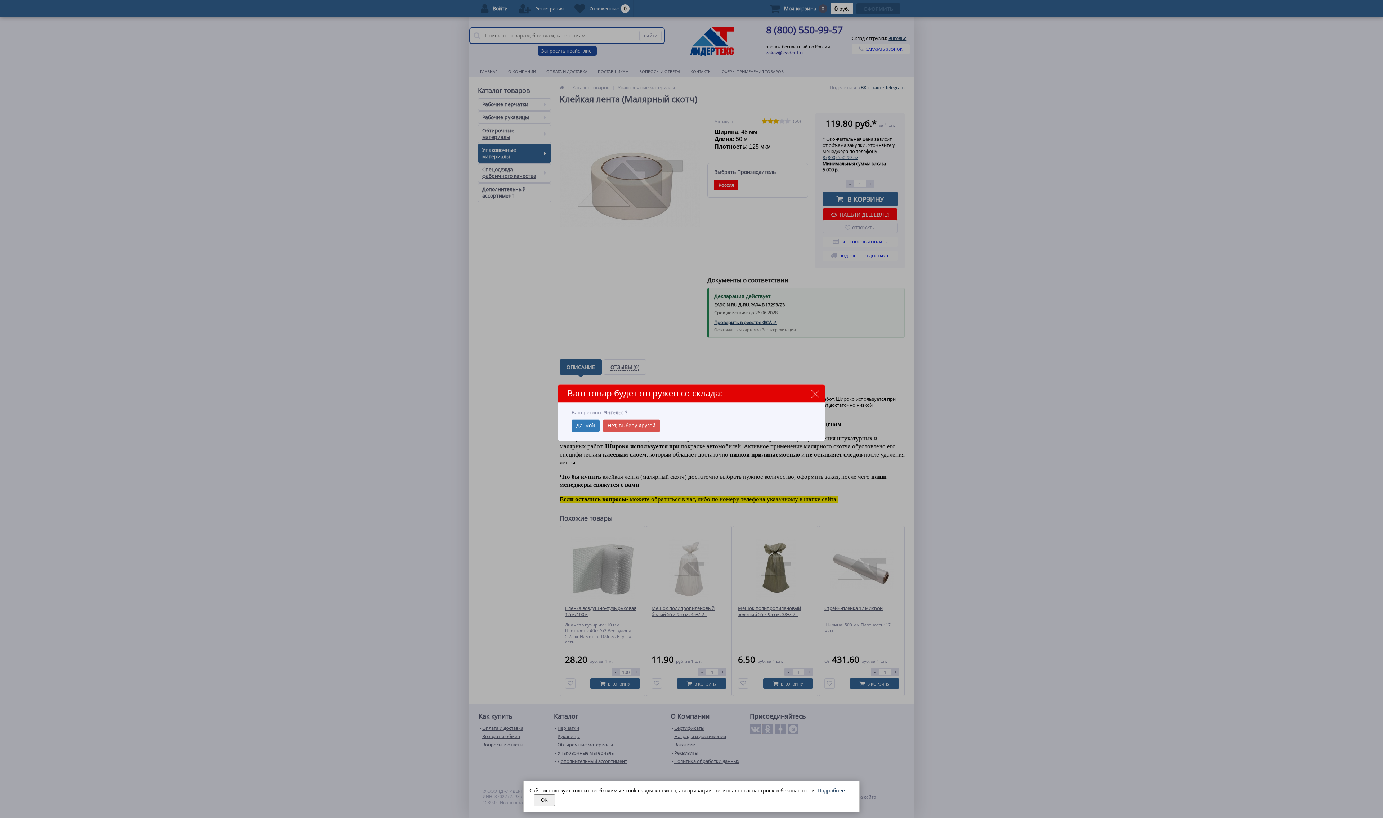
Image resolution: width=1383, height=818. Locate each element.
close (815, 393)
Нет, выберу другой (631, 425)
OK (544, 800)
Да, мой (585, 425)
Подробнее (831, 790)
